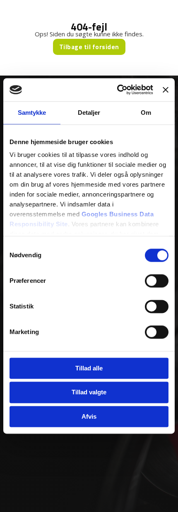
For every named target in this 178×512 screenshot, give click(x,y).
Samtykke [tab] (32, 112)
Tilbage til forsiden (89, 47)
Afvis (89, 416)
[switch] (156, 280)
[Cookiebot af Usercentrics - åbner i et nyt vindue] (117, 89)
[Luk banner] (165, 89)
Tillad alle (89, 368)
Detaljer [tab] (89, 112)
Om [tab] (146, 112)
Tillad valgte (89, 392)
